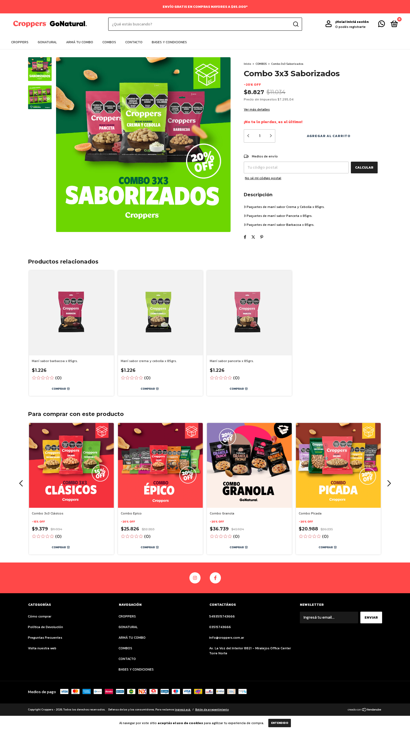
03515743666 (220, 627)
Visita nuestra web (42, 648)
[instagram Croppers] (195, 577)
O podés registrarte (350, 26)
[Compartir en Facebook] (245, 237)
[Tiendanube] (364, 710)
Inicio (247, 64)
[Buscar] (295, 24)
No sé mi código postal (263, 178)
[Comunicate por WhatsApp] (381, 25)
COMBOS (109, 42)
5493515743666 (222, 616)
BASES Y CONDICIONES (169, 42)
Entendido (279, 723)
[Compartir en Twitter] (253, 237)
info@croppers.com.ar (226, 637)
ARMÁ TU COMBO (79, 42)
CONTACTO (134, 42)
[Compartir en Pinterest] (261, 237)
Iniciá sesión (357, 21)
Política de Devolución (45, 627)
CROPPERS (19, 42)
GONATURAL (47, 42)
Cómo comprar (39, 616)
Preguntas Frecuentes (45, 637)
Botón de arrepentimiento (212, 709)
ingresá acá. (183, 709)
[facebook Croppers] (215, 577)
